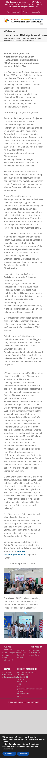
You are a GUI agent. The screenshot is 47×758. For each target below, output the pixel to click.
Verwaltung (35, 655)
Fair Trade (21, 655)
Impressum (8, 675)
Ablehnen (23, 754)
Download (7, 672)
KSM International (8, 659)
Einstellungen (15, 744)
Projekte (20, 657)
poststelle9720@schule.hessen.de (29, 689)
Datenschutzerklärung (10, 677)
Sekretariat (35, 650)
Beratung (7, 655)
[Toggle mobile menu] (41, 24)
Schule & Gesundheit (21, 651)
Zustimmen (9, 754)
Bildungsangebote (10, 653)
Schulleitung (35, 653)
